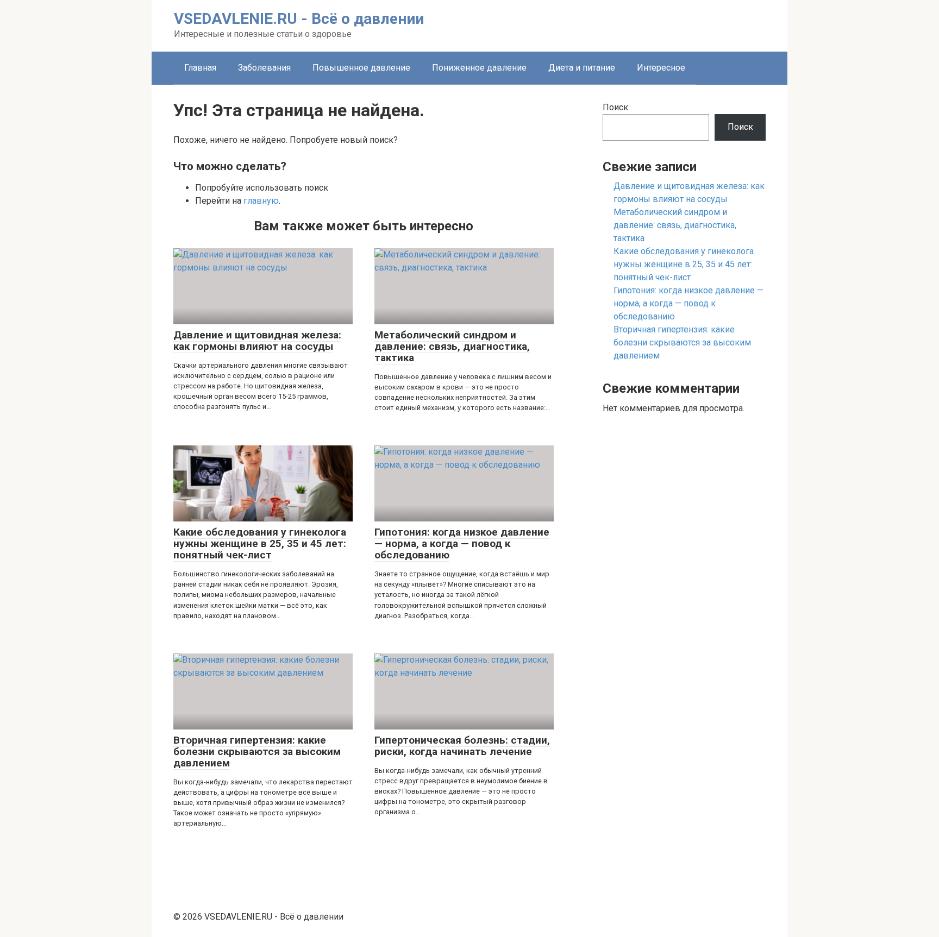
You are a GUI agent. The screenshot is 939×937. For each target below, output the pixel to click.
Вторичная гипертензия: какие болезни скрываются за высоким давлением (682, 342)
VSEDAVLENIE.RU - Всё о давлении (299, 19)
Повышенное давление (361, 67)
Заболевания (264, 67)
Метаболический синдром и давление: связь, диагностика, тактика (675, 225)
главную (261, 201)
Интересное (661, 67)
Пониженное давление (479, 67)
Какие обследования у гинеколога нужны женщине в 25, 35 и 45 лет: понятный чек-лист (684, 264)
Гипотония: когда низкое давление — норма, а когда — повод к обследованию (688, 303)
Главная (200, 67)
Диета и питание (581, 67)
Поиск (615, 107)
